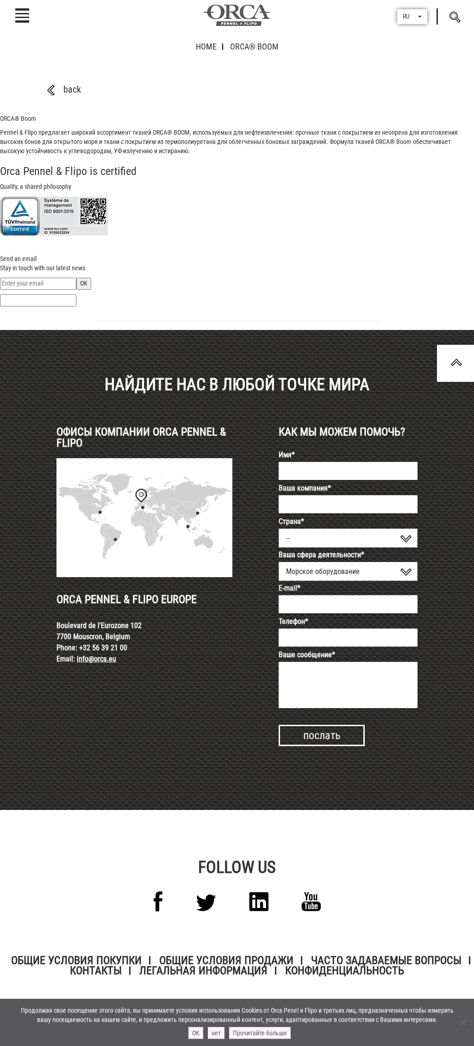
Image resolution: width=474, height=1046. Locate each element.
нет (216, 1033)
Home (206, 46)
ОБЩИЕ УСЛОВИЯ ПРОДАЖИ (226, 960)
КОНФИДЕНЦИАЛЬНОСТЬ (344, 970)
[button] (412, 16)
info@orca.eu (96, 658)
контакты (96, 970)
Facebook (158, 901)
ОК (196, 1033)
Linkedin (258, 901)
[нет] (462, 1022)
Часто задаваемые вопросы (386, 960)
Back (72, 89)
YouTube (311, 901)
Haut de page (455, 363)
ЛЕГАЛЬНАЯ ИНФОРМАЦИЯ (203, 970)
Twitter (206, 902)
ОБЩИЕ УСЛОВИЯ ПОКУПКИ (76, 960)
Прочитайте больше (260, 1033)
